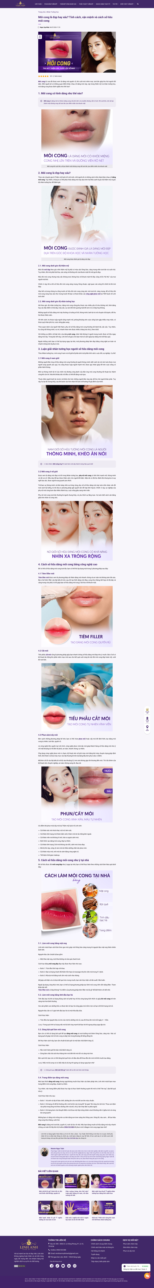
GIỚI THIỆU (38, 4)
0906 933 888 (61, 1250)
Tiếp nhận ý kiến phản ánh (100, 1261)
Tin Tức (115, 4)
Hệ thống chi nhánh (98, 1251)
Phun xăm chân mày (130, 1244)
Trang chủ (41, 12)
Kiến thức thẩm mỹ (126, 4)
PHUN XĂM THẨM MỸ (50, 4)
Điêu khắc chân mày (130, 1247)
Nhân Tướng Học (53, 12)
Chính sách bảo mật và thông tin (102, 1247)
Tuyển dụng (95, 1254)
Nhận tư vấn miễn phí (98, 1258)
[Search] (137, 4)
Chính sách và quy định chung (101, 1244)
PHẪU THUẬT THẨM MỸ (86, 4)
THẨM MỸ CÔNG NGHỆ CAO (68, 4)
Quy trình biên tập (72, 1138)
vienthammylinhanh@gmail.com (66, 1253)
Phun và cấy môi (129, 1251)
